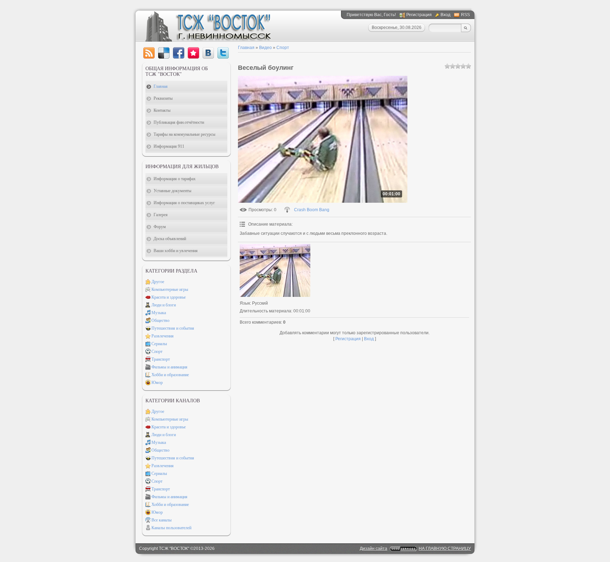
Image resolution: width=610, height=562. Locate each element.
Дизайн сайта (373, 548)
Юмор (157, 382)
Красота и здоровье (168, 297)
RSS (465, 14)
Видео (265, 47)
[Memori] (193, 53)
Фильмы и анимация (169, 367)
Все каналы (161, 520)
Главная (246, 47)
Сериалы (159, 343)
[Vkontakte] (208, 53)
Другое (157, 281)
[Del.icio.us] (163, 53)
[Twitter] (223, 53)
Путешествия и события (172, 328)
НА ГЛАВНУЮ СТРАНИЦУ (445, 548)
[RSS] (149, 53)
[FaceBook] (178, 53)
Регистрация (419, 14)
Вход (445, 14)
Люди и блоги (163, 305)
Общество (160, 320)
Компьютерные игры (169, 289)
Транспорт (160, 359)
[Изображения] (275, 270)
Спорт (282, 47)
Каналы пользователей (171, 527)
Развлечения (162, 336)
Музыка (158, 312)
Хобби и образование (170, 374)
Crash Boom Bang (311, 209)
